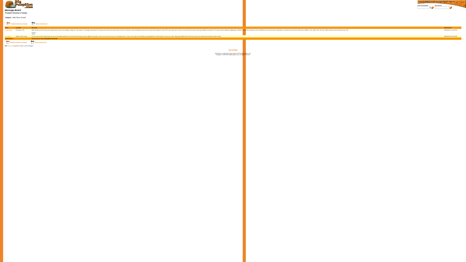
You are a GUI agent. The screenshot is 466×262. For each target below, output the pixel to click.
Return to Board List (41, 23)
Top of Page (233, 50)
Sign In (10, 45)
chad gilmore (8, 30)
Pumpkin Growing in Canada (19, 23)
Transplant (8, 36)
